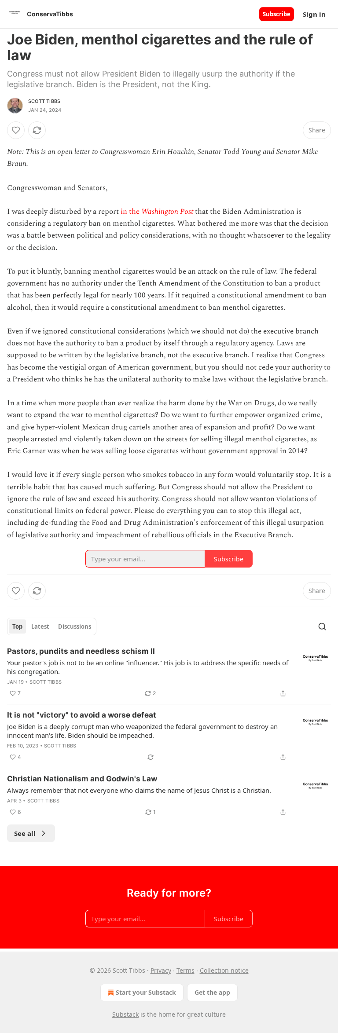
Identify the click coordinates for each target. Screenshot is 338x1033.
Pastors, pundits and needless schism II (81, 651)
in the (131, 211)
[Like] (16, 130)
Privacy (161, 970)
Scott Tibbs (44, 101)
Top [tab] (17, 626)
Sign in (314, 14)
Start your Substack (146, 992)
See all (25, 833)
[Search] (322, 626)
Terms (185, 970)
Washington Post (167, 211)
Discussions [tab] (74, 626)
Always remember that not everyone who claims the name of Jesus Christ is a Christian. (139, 790)
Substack (125, 1014)
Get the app (212, 992)
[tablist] (51, 626)
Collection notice (224, 970)
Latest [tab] (40, 626)
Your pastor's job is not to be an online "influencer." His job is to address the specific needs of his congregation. (147, 667)
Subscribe (276, 14)
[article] (169, 672)
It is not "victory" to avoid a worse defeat (81, 715)
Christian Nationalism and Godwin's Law (82, 778)
